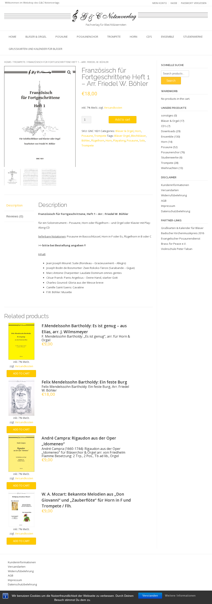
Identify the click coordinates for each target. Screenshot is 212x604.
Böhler (86, 140)
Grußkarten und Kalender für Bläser (35, 49)
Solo (142, 140)
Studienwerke (193, 36)
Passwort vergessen (193, 3)
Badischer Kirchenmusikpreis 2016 (182, 233)
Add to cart (122, 119)
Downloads (168, 131)
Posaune (61, 36)
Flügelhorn (97, 140)
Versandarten (170, 190)
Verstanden (150, 595)
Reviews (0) (14, 216)
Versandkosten (113, 107)
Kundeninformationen (175, 185)
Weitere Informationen (180, 595)
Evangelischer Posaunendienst (180, 238)
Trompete (114, 36)
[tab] (19, 205)
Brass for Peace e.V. (173, 244)
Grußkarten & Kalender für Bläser (182, 228)
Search (171, 80)
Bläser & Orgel (35, 36)
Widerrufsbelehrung (174, 195)
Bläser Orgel (122, 136)
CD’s (149, 36)
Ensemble (167, 36)
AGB (163, 201)
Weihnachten (169, 168)
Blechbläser (138, 136)
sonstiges (167, 115)
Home (12, 36)
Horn (133, 36)
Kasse (174, 3)
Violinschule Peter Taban (176, 249)
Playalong (119, 140)
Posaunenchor (87, 36)
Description (14, 205)
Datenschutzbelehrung (175, 211)
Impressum (168, 206)
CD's (164, 126)
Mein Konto (159, 3)
